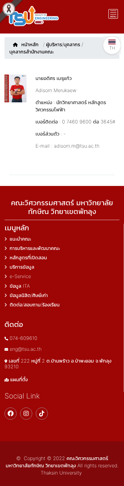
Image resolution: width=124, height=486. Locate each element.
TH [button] (112, 47)
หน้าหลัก (30, 44)
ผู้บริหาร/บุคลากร (63, 44)
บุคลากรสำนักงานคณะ (31, 52)
